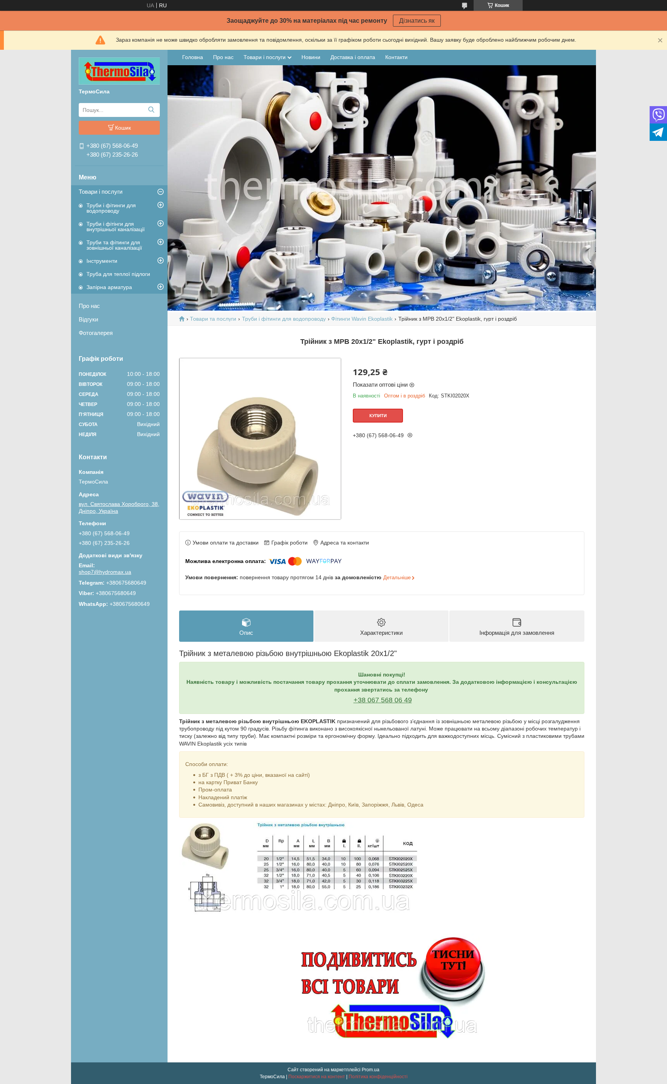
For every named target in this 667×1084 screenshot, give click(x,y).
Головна (192, 57)
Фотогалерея (96, 333)
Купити (378, 415)
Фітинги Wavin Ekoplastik (362, 318)
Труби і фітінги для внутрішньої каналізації (115, 226)
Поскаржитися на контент (316, 1076)
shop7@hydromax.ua (105, 572)
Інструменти (101, 261)
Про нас (89, 306)
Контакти (396, 57)
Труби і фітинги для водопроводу (111, 208)
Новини (310, 57)
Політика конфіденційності (378, 1076)
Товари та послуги (213, 318)
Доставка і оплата (352, 57)
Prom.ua (370, 1069)
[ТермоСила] (119, 71)
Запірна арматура (109, 287)
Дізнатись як (417, 20)
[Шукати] (151, 110)
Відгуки (88, 319)
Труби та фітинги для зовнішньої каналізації (114, 245)
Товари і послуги (100, 191)
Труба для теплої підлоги (118, 274)
